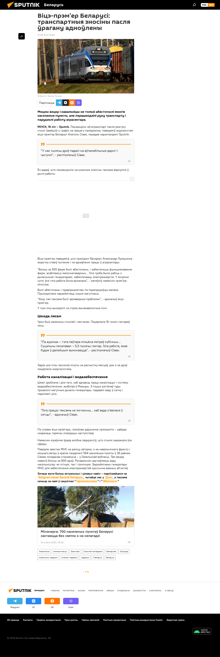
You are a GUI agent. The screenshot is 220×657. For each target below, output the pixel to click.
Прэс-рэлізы (71, 619)
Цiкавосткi (139, 590)
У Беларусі (97, 557)
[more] (129, 161)
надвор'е (85, 557)
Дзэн (108, 477)
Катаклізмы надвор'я (48, 557)
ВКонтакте (110, 481)
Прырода (124, 551)
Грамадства (111, 551)
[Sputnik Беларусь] (24, 8)
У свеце (169, 590)
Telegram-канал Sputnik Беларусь (60, 477)
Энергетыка (44, 551)
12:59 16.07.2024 (46, 35)
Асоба (81, 590)
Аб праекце (13, 619)
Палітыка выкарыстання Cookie (146, 619)
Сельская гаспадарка (93, 551)
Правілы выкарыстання (49, 619)
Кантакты (28, 619)
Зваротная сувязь (176, 619)
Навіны (55, 590)
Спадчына (123, 590)
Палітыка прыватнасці (114, 619)
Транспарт (75, 551)
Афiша (110, 590)
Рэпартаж (69, 590)
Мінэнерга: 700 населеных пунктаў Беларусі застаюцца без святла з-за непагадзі (77, 533)
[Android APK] (202, 631)
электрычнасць (60, 551)
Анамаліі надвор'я (69, 557)
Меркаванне (95, 590)
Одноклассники (87, 481)
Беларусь (110, 557)
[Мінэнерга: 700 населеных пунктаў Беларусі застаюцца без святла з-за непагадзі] (86, 506)
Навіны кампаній (90, 619)
